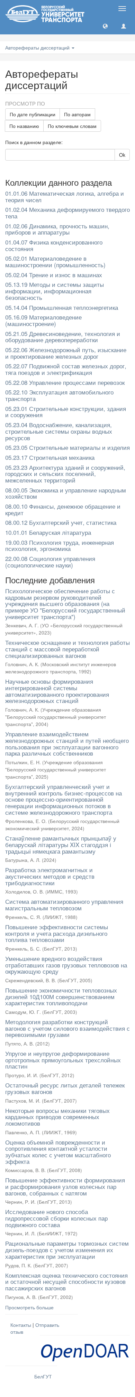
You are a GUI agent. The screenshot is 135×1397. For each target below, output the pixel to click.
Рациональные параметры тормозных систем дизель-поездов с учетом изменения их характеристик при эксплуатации (67, 1249)
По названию (24, 125)
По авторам (77, 114)
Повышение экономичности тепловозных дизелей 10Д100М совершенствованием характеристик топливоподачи (61, 996)
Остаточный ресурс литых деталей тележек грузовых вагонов (65, 1088)
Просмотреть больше (29, 1307)
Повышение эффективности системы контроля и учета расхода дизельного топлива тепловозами (56, 933)
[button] (105, 26)
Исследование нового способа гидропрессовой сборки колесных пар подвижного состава (56, 1217)
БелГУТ (43, 1376)
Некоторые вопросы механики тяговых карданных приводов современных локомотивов (57, 1116)
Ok (122, 154)
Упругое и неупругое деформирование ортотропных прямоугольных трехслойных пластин (63, 1059)
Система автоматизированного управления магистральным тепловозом (64, 904)
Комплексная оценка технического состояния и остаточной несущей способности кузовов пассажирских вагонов (66, 1281)
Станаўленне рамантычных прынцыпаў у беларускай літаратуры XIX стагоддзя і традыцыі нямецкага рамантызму (60, 844)
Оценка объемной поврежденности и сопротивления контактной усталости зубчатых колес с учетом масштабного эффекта (58, 1152)
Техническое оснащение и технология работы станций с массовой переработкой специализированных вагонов (67, 648)
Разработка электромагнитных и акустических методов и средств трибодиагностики (49, 876)
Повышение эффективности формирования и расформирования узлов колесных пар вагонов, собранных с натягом (65, 1186)
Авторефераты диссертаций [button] (38, 47)
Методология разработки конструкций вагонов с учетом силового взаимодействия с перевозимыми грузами (67, 1028)
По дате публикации (32, 114)
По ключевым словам (72, 125)
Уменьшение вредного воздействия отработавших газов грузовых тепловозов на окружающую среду (66, 964)
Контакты (20, 1324)
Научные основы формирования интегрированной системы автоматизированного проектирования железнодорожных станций (57, 691)
